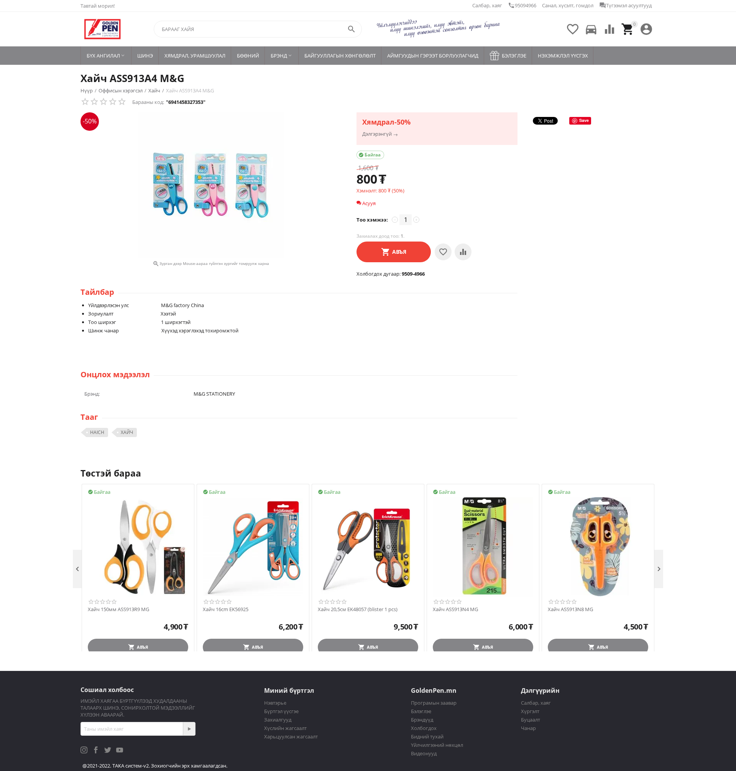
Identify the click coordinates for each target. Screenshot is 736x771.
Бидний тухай (427, 736)
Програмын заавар (434, 702)
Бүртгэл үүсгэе (281, 711)
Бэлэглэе (421, 711)
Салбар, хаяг (487, 5)
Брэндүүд (422, 719)
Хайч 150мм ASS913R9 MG (118, 610)
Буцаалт (530, 719)
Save (584, 120)
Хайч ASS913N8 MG (570, 610)
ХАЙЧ (127, 432)
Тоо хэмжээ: (372, 219)
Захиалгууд (277, 719)
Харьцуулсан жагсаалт (291, 736)
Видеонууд (424, 753)
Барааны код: (148, 102)
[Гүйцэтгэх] (189, 728)
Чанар (528, 728)
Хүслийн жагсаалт (285, 728)
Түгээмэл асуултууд (625, 5)
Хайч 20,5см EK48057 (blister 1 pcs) (358, 610)
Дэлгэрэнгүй (377, 134)
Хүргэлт (530, 711)
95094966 (522, 5)
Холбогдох (424, 728)
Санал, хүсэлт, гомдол (567, 5)
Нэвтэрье (275, 702)
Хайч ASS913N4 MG (455, 610)
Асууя (368, 203)
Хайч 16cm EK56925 (225, 610)
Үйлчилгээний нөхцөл (437, 744)
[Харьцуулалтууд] (463, 251)
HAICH (97, 432)
